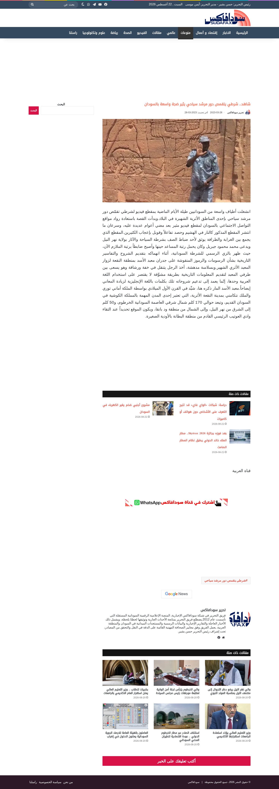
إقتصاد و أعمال (206, 33)
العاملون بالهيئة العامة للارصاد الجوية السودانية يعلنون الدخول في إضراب (126, 734)
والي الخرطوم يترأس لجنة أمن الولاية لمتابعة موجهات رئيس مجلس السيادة (177, 691)
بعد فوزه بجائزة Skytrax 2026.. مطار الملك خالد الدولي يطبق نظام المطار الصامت (203, 440)
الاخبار (227, 33)
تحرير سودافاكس (235, 112)
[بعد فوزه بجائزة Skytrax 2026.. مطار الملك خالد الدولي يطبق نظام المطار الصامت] (239, 436)
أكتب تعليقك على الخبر (177, 761)
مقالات (157, 33)
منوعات (186, 33)
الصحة (127, 33)
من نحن (68, 782)
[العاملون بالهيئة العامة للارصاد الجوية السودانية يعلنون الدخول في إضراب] (125, 716)
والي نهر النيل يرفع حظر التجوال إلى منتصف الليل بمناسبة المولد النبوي (229, 691)
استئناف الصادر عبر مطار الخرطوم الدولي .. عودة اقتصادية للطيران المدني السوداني (180, 736)
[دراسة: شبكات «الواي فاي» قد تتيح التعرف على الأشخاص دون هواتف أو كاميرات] (239, 408)
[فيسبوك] (219, 637)
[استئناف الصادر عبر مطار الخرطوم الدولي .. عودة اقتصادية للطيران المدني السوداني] (176, 716)
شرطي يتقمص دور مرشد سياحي (225, 580)
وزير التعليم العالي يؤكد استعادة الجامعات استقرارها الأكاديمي (232, 734)
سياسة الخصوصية (50, 782)
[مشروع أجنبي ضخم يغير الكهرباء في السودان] (163, 408)
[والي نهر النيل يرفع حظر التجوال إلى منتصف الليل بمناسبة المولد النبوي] (228, 673)
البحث (61, 104)
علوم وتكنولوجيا (94, 33)
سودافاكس (193, 782)
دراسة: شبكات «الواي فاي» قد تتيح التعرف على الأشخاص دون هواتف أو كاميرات (203, 412)
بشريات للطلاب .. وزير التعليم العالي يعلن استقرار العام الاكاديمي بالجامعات (126, 691)
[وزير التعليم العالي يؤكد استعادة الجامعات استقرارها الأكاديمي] (228, 716)
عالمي (171, 33)
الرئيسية (242, 33)
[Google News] (176, 594)
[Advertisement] (247, 68)
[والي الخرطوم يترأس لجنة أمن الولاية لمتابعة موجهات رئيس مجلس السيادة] (176, 673)
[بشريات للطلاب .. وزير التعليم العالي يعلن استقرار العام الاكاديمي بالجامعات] (125, 673)
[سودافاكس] (228, 18)
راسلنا (73, 33)
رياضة (114, 33)
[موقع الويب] (223, 637)
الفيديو (142, 33)
